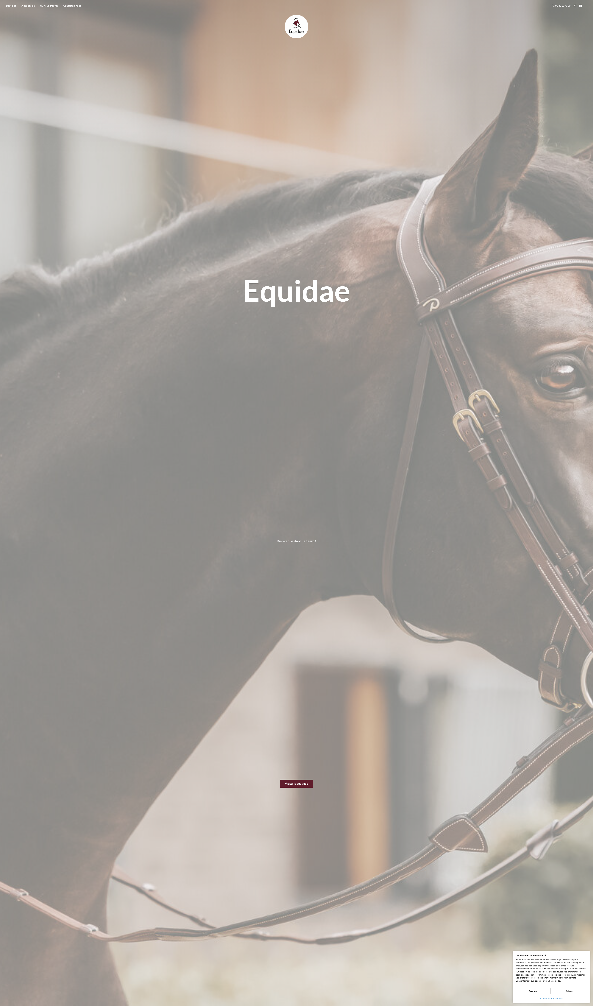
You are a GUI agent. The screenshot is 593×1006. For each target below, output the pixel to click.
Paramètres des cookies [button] (551, 998)
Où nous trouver (49, 5)
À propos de (28, 5)
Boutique (11, 5)
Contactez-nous (72, 5)
